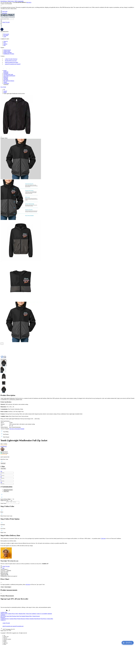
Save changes (8, 587)
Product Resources (21, 618)
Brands (5, 70)
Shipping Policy (22, 613)
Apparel (5, 82)
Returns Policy (29, 616)
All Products (6, 83)
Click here (103, 538)
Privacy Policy (15, 613)
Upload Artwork (7, 50)
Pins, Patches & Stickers (8, 80)
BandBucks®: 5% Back (8, 53)
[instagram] (5, 68)
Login (4, 36)
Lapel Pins (5, 79)
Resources (3, 617)
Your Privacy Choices (46, 618)
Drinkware (5, 77)
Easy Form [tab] (6, 491)
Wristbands (5, 73)
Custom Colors (6, 51)
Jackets (5, 92)
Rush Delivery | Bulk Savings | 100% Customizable (12, 1)
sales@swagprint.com (7, 626)
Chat (3, 568)
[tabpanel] (67, 494)
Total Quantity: (4, 569)
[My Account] (1, 23)
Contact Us (38, 613)
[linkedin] (11, 68)
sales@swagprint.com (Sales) (11, 62)
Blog (4, 45)
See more (3, 463)
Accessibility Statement (47, 613)
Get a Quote (3, 87)
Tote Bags (5, 78)
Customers (3, 614)
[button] (67, 27)
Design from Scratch (8, 489)
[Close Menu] (2, 30)
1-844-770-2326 (5, 566)
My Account (6, 34)
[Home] (4, 89)
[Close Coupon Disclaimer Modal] (1, 5)
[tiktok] (8, 68)
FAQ (4, 42)
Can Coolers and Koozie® (9, 75)
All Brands (5, 71)
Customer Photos (13, 618)
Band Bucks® (37, 618)
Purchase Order (15, 616)
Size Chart (3, 468)
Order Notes (3, 503)
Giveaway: (6, 570)
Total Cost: (4, 571)
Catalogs (5, 43)
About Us (5, 41)
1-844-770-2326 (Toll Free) (11, 59)
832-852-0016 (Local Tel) (11, 60)
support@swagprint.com (18, 626)
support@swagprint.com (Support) (12, 64)
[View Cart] (1, 25)
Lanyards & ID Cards (8, 74)
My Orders (5, 35)
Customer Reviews (5, 618)
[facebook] (2, 68)
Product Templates (7, 52)
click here (28, 584)
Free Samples (22, 616)
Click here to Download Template (16, 428)
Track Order (9, 616)
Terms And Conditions (31, 613)
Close (2, 587)
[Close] (1, 582)
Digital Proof (3, 500)
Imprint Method (4, 499)
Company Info (4, 612)
